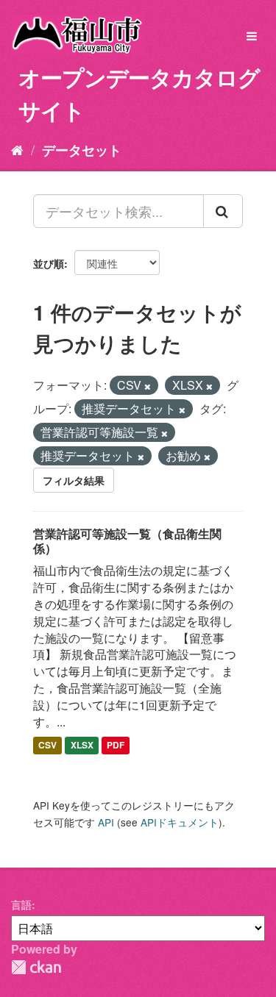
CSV (47, 745)
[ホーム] (17, 149)
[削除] (147, 386)
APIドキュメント (180, 822)
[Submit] (223, 211)
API (106, 822)
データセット (81, 150)
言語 (21, 904)
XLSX (82, 745)
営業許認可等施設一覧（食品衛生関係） (127, 541)
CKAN (36, 967)
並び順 (48, 263)
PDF (115, 745)
